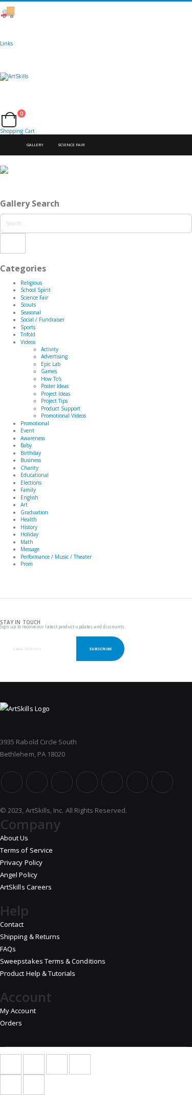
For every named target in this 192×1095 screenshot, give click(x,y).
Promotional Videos (63, 415)
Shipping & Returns (30, 936)
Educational (34, 474)
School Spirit (35, 289)
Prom (26, 563)
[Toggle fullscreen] (57, 1064)
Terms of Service (26, 850)
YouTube (62, 782)
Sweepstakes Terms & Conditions (52, 961)
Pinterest (112, 782)
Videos (27, 342)
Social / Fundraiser (42, 319)
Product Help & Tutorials (38, 973)
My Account (18, 1010)
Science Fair (71, 144)
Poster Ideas (55, 386)
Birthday (30, 453)
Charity (29, 467)
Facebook (12, 782)
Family (28, 489)
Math (26, 541)
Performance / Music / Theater (56, 556)
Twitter (37, 782)
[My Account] (3, 108)
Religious (31, 282)
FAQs (8, 948)
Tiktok (137, 782)
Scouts (28, 304)
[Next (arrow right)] (34, 1085)
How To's (51, 378)
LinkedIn (162, 782)
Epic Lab (50, 364)
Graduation (34, 512)
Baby (26, 445)
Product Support (60, 408)
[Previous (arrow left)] (11, 1085)
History (28, 527)
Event (27, 430)
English (29, 497)
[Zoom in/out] (80, 1064)
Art (24, 504)
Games (49, 371)
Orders (11, 1023)
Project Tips (54, 400)
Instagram (87, 782)
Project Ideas (55, 393)
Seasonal (30, 312)
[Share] (34, 1064)
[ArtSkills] (96, 85)
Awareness (32, 438)
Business (30, 460)
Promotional (34, 423)
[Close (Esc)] (11, 1064)
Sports (27, 327)
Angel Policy (18, 874)
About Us (14, 837)
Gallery (35, 144)
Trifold (27, 334)
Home (8, 145)
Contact (12, 924)
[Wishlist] (11, 108)
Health (28, 519)
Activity (49, 349)
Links (6, 43)
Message (29, 549)
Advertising (54, 356)
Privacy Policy (21, 862)
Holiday (29, 534)
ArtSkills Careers (26, 887)
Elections (30, 482)
